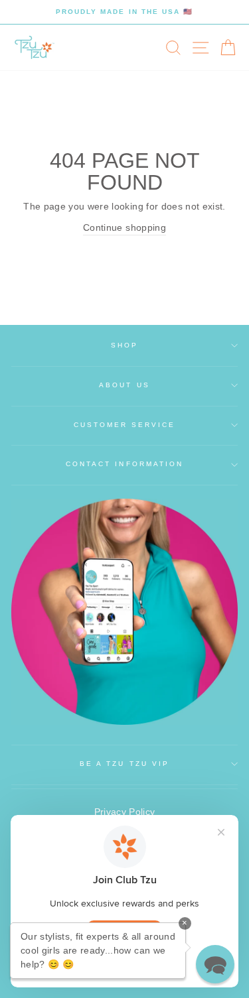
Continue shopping (124, 228)
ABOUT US (124, 385)
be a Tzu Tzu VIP (124, 763)
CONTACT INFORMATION (124, 464)
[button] (215, 964)
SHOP (124, 345)
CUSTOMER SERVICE (125, 424)
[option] (124, 12)
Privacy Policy (124, 812)
